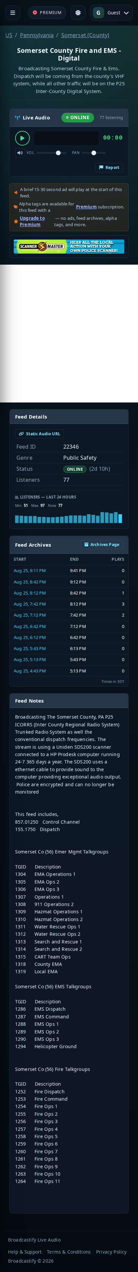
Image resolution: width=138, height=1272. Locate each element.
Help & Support (25, 1252)
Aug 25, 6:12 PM (30, 637)
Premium (86, 207)
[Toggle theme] (78, 12)
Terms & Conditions (69, 1252)
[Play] (22, 138)
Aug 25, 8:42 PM (30, 582)
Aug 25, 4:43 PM (30, 671)
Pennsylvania (37, 35)
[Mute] (19, 153)
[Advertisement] (69, 333)
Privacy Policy (111, 1252)
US (8, 35)
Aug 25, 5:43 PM (30, 648)
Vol (30, 152)
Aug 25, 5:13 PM (30, 659)
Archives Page (104, 544)
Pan (75, 152)
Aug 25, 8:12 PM (30, 593)
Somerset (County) (85, 35)
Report (112, 167)
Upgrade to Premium (32, 221)
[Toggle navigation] (12, 12)
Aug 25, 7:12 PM (30, 615)
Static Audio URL (42, 434)
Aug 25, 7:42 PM (30, 604)
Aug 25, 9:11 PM (30, 570)
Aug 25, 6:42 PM (30, 626)
